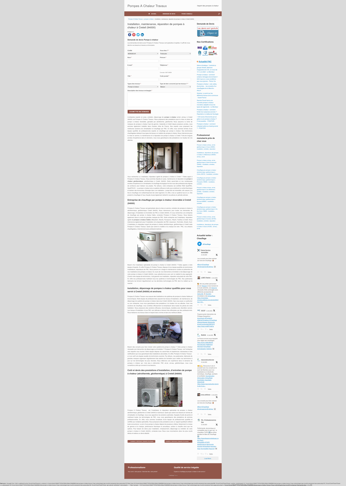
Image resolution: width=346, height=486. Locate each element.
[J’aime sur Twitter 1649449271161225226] (205, 272)
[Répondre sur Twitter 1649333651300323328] (198, 454)
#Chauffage (205, 264)
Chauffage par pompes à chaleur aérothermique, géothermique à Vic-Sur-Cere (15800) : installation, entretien (207, 210)
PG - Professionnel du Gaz (208, 421)
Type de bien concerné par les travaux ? (174, 84)
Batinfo (203, 335)
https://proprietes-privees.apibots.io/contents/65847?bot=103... (208, 300)
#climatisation (201, 349)
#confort (208, 294)
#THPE (207, 442)
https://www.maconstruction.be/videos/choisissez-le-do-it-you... (213, 385)
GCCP (203, 310)
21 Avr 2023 (204, 254)
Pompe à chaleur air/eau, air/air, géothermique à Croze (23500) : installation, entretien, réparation (206, 147)
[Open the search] (219, 13)
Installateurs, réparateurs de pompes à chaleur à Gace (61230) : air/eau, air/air (207, 226)
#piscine (214, 288)
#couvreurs (200, 318)
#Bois (199, 264)
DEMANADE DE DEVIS (169, 14)
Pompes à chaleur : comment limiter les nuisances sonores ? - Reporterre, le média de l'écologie (207, 112)
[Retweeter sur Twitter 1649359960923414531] (202, 414)
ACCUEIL (153, 14)
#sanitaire (208, 380)
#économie (210, 444)
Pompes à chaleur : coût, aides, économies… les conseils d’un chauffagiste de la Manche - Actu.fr (207, 87)
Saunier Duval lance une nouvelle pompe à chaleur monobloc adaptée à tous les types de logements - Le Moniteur (207, 103)
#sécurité (200, 294)
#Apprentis (211, 322)
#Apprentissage (202, 322)
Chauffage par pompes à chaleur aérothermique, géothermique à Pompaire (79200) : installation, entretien (206, 181)
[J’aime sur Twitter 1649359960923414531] (205, 414)
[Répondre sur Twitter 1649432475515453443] (198, 305)
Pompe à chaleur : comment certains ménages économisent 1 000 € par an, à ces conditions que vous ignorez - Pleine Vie (207, 78)
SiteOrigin (171, 475)
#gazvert (212, 449)
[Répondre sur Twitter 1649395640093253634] (198, 329)
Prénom (163, 57)
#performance (201, 444)
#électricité (200, 382)
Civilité (129, 51)
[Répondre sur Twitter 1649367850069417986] (198, 389)
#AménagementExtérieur (205, 267)
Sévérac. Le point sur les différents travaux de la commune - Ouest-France (207, 95)
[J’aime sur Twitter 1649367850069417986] (205, 389)
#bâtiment (209, 344)
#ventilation (201, 380)
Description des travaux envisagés (139, 91)
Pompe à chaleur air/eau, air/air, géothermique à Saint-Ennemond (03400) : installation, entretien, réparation (206, 163)
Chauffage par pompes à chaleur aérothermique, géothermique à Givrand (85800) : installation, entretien (206, 200)
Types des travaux (134, 84)
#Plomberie (208, 318)
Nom (129, 57)
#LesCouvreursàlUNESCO (206, 324)
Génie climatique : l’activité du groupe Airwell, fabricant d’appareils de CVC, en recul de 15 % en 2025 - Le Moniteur (207, 68)
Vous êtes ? (164, 51)
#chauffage (211, 296)
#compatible (205, 449)
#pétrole (209, 349)
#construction (201, 344)
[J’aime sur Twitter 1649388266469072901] (205, 354)
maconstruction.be (207, 360)
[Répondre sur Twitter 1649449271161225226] (198, 272)
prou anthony (205, 395)
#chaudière (201, 442)
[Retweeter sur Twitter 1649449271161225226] (202, 272)
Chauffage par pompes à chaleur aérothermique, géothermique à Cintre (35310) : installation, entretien (207, 172)
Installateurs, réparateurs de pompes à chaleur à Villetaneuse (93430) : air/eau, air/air (207, 155)
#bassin (204, 286)
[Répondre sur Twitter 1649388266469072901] (198, 354)
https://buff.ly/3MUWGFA (205, 342)
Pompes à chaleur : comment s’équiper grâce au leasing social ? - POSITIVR (207, 126)
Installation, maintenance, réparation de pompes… (141, 441)
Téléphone (164, 65)
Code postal (164, 76)
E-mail (130, 65)
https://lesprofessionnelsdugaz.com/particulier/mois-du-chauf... (213, 439)
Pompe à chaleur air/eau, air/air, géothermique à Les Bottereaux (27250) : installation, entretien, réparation (206, 191)
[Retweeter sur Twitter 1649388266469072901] (202, 354)
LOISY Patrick (205, 278)
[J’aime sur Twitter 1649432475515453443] (205, 305)
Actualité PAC (205, 61)
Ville (129, 76)
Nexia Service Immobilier (205, 251)
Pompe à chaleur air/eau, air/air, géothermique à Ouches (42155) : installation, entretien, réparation (207, 219)
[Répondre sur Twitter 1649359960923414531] (198, 414)
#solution (213, 446)
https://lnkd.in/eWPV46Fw (205, 326)
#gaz (198, 449)
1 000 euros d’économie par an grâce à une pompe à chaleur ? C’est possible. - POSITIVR (207, 119)
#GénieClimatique (203, 320)
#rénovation (201, 378)
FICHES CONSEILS (187, 14)
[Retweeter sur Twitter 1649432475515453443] (202, 305)
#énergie (200, 346)
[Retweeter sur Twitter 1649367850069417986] (202, 389)
